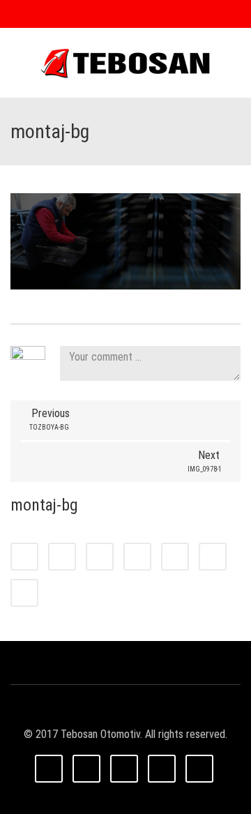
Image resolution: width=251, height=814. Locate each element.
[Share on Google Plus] (175, 557)
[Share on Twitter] (62, 557)
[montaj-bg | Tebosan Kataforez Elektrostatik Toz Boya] (125, 63)
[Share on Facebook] (24, 557)
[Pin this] (213, 557)
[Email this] (24, 593)
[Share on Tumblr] (137, 557)
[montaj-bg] (125, 240)
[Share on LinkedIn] (100, 557)
